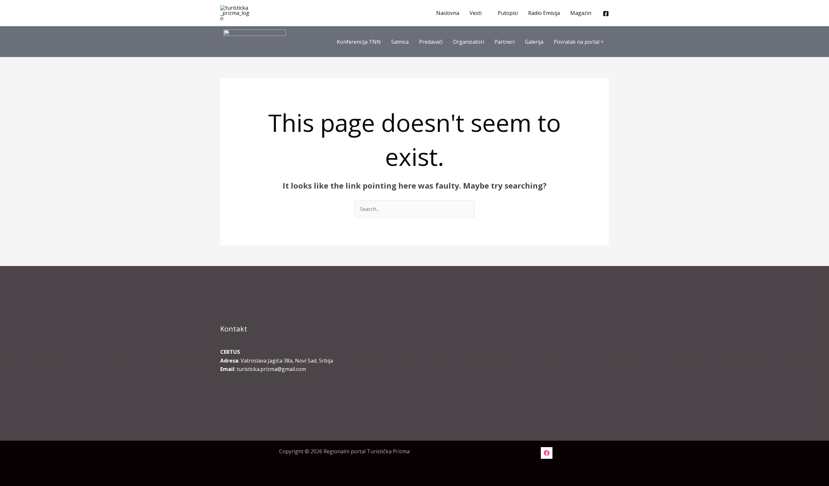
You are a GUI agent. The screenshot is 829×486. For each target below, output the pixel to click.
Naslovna (447, 13)
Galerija (534, 41)
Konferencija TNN (359, 41)
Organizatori (468, 41)
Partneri (504, 41)
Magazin (580, 13)
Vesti (476, 13)
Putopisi (508, 13)
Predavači (431, 41)
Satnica (400, 41)
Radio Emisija (544, 13)
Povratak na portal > (579, 41)
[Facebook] (606, 14)
